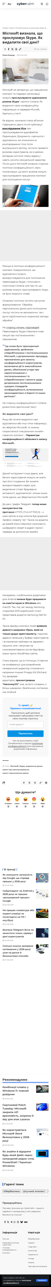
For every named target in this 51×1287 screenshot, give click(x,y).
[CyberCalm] (25, 4)
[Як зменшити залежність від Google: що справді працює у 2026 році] (42, 877)
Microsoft (14, 766)
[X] (8, 1222)
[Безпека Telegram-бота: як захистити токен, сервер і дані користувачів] (42, 933)
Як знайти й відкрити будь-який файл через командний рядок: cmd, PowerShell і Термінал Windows (18, 1158)
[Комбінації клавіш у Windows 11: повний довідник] (42, 1089)
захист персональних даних (15, 773)
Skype (22, 766)
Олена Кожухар (8, 55)
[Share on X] (12, 49)
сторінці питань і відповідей (22, 327)
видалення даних (34, 766)
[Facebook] (5, 1222)
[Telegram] (11, 1222)
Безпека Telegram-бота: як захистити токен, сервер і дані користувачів (18, 933)
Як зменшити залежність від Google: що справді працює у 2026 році (17, 878)
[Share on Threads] (16, 49)
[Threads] (18, 1222)
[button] (42, 1280)
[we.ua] (25, 1222)
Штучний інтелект (34, 1191)
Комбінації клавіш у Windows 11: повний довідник (15, 1091)
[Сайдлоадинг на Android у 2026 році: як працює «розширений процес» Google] (42, 894)
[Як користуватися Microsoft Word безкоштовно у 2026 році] (42, 1132)
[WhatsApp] (14, 1222)
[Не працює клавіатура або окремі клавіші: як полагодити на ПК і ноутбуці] (42, 913)
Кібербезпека (11, 1191)
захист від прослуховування (15, 770)
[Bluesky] (21, 1222)
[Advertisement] (25, 16)
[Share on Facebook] (8, 49)
